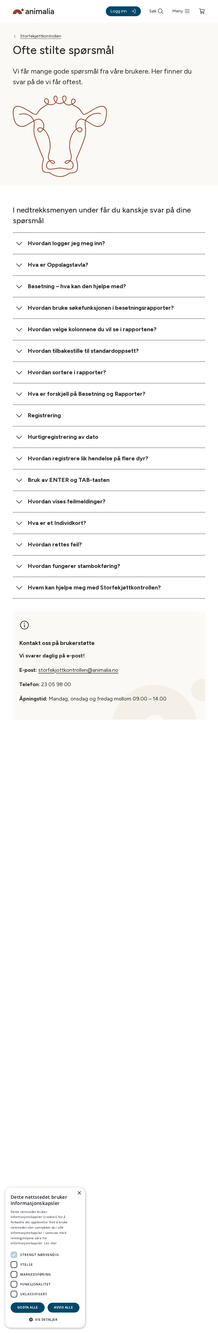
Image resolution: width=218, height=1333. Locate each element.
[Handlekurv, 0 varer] (202, 11)
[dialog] (45, 1257)
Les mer (50, 1243)
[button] (45, 1319)
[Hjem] (33, 11)
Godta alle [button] (27, 1307)
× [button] (79, 1193)
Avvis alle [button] (63, 1307)
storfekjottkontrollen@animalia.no (78, 670)
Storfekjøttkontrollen (40, 36)
